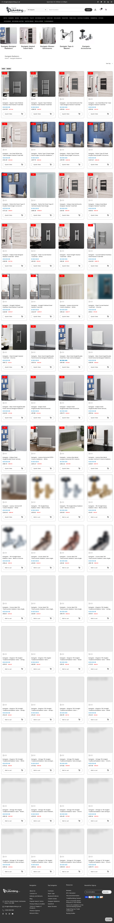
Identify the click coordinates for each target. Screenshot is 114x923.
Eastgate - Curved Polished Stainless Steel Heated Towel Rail (100, 255)
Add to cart (37, 517)
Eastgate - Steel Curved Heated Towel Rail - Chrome (98, 306)
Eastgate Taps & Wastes (66, 47)
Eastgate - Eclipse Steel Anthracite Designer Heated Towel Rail (71, 205)
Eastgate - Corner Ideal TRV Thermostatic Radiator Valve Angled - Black (100, 558)
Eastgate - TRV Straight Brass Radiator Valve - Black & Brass (98, 507)
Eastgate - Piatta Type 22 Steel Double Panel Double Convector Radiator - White (98, 155)
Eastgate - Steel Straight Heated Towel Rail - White (70, 255)
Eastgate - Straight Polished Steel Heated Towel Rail (41, 306)
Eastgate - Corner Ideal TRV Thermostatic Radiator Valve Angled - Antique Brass (42, 558)
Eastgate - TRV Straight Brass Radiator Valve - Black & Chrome (13, 557)
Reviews (68, 890)
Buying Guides (70, 913)
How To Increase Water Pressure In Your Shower (73, 901)
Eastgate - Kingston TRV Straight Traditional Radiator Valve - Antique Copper (42, 710)
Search (88, 9)
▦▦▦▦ (9, 68)
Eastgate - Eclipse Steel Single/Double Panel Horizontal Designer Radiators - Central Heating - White (69, 408)
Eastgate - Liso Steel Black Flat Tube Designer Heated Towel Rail (100, 104)
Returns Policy (34, 913)
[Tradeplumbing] (16, 10)
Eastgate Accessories (86, 47)
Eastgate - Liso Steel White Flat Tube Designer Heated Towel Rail (13, 154)
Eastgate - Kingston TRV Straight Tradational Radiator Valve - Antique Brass (14, 710)
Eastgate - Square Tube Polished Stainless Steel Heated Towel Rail (13, 104)
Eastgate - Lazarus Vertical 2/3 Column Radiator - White (12, 507)
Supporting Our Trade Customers (73, 910)
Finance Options (35, 910)
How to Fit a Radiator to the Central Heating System (74, 905)
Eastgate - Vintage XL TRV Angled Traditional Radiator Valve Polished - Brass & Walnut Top (71, 862)
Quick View (8, 114)
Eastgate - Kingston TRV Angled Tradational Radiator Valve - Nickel (70, 659)
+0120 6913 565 (9, 910)
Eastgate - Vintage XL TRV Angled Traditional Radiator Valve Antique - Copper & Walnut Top (14, 862)
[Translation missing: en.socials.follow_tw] (6, 914)
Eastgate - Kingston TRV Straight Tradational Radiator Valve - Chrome (70, 710)
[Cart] (105, 9)
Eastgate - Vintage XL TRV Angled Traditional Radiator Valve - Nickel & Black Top (42, 862)
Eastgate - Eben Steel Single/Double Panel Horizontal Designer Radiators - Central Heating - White (100, 357)
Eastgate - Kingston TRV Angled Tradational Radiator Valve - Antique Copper (14, 659)
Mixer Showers (52, 906)
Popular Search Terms (36, 901)
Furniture (51, 891)
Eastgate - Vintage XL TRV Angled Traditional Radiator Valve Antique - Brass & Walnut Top (100, 811)
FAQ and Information (72, 896)
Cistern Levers (52, 899)
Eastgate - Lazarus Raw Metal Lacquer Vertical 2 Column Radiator (100, 458)
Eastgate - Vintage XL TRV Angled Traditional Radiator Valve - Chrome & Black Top (100, 862)
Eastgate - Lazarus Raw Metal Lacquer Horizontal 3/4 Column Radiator (69, 458)
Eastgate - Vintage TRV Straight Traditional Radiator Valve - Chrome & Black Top (71, 811)
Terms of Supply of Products (36, 907)
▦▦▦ (3, 68)
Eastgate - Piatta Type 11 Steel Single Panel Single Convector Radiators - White (42, 155)
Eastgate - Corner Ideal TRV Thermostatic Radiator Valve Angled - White (71, 608)
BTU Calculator (71, 893)
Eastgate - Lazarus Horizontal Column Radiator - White (69, 306)
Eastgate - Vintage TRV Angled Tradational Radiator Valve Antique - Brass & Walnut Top (42, 760)
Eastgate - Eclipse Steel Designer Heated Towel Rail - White (13, 255)
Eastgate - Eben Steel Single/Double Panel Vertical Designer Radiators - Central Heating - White (14, 408)
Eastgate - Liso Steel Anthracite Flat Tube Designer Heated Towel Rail (71, 104)
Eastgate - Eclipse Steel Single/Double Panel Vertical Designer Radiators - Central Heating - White (11, 458)
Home (7, 58)
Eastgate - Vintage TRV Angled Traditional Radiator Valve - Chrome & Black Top (100, 760)
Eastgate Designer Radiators (8, 47)
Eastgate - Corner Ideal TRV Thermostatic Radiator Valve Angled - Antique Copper (71, 558)
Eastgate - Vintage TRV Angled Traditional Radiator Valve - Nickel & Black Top (14, 811)
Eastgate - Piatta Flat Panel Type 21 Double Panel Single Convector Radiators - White (14, 205)
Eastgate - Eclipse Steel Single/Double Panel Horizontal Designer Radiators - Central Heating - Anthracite (40, 408)
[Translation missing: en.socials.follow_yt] (12, 914)
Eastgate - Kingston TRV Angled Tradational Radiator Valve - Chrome (41, 659)
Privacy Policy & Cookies (37, 904)
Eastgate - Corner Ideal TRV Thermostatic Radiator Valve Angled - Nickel (42, 608)
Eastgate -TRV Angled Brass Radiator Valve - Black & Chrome (71, 507)
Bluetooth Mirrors (53, 896)
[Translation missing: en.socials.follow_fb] (3, 914)
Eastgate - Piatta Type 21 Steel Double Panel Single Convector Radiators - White (69, 155)
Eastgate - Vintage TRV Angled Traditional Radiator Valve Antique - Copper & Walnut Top (71, 760)
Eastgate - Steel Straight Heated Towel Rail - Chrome (13, 357)
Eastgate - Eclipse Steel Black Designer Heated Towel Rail (98, 205)
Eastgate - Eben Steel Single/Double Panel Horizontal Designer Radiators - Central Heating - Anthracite (42, 357)
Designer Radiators (54, 901)
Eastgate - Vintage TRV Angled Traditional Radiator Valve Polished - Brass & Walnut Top (42, 811)
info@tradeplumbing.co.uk (13, 906)
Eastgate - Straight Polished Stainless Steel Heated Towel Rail (13, 306)
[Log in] (95, 9)
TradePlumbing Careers (73, 898)
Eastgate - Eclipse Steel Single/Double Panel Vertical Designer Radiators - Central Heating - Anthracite (97, 408)
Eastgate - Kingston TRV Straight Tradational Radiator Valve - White (13, 760)
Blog (31, 899)
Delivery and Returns (36, 896)
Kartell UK (51, 904)
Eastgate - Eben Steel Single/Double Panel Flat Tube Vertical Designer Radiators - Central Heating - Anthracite (71, 357)
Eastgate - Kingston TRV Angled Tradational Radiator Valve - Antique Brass (100, 608)
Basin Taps (51, 893)
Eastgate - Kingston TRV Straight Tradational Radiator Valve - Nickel (99, 709)
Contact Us (33, 893)
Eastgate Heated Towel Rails (28, 47)
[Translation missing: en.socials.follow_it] (9, 914)
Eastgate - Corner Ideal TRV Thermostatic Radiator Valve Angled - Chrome (14, 608)
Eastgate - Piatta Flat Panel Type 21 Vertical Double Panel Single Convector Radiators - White (42, 205)
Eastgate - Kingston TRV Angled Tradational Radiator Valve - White (99, 659)
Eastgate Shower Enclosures (47, 47)
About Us (32, 891)
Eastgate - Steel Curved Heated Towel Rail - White (41, 255)
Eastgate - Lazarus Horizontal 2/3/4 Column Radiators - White (42, 458)
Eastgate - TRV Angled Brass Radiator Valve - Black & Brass (40, 507)
